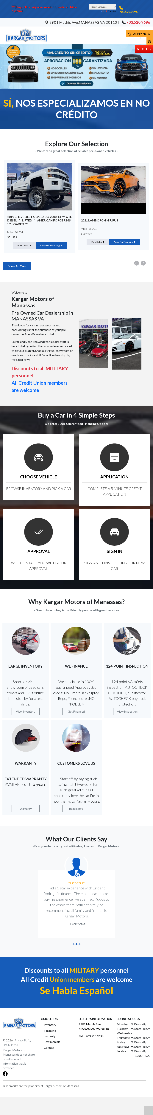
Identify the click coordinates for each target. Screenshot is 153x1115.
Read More (76, 808)
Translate (112, 11)
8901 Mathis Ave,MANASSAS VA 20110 (83, 22)
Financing (50, 1025)
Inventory (50, 1019)
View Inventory (25, 711)
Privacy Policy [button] (23, 1034)
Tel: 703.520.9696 (91, 1030)
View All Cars (17, 266)
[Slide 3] (79, 938)
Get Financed (76, 711)
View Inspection (127, 711)
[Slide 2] (76, 938)
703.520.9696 (128, 11)
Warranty (26, 808)
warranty (49, 1030)
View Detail (23, 242)
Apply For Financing (50, 242)
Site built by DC (12, 1039)
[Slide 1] (73, 938)
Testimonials (52, 1036)
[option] (39, 206)
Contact (49, 1042)
